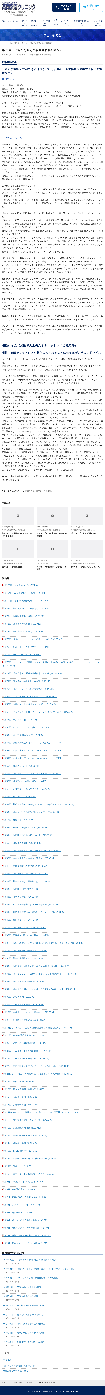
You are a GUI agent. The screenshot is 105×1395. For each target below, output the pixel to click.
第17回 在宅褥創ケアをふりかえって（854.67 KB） (29, 1120)
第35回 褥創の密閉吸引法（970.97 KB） (24, 958)
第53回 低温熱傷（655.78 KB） (20, 819)
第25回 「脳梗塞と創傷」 (13, 567)
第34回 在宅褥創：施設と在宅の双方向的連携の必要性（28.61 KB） (37, 966)
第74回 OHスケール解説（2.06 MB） (22, 654)
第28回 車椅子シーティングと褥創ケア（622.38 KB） (30, 1012)
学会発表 (7, 1360)
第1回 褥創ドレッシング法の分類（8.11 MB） (26, 1243)
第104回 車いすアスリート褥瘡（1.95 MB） (26, 593)
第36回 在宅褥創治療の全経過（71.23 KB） (25, 950)
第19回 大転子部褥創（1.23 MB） (21, 1097)
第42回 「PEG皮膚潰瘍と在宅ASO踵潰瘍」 (52, 534)
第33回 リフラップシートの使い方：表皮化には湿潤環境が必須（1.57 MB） (41, 973)
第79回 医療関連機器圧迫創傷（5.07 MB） (25, 616)
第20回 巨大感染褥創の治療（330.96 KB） (25, 1089)
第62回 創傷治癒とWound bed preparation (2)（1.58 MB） (34, 750)
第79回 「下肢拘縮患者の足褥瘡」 (23, 1296)
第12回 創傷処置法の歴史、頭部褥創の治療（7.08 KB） (31, 1158)
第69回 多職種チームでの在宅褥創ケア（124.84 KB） (30, 696)
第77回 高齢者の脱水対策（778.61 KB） (24, 631)
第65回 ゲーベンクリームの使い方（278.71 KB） (28, 727)
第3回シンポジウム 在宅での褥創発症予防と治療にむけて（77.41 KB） (38, 1027)
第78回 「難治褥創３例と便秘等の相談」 (26, 1305)
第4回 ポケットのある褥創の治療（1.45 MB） (26, 1220)
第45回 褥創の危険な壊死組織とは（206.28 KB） (28, 881)
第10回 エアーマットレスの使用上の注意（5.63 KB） (30, 1174)
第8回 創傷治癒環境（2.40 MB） (20, 1189)
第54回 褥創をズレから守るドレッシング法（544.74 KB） (32, 812)
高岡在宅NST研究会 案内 (15, 1371)
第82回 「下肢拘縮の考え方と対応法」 (25, 1287)
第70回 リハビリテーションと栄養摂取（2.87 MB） (29, 688)
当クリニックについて (10, 23)
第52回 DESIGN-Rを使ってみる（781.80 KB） (27, 827)
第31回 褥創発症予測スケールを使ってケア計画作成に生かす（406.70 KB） (41, 989)
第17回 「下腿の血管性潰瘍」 (84, 533)
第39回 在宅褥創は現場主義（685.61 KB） (25, 927)
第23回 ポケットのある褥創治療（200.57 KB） (27, 1058)
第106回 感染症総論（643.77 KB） (21, 585)
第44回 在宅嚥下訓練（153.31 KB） (22, 889)
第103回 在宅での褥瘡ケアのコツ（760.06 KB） (27, 600)
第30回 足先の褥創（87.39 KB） (20, 996)
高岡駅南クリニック (51, 1391)
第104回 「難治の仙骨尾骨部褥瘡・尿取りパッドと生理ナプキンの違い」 (41, 1268)
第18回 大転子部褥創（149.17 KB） (22, 1104)
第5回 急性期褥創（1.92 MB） (19, 1212)
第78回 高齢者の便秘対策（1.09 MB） (23, 623)
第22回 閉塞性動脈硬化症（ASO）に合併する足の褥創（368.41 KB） (37, 1066)
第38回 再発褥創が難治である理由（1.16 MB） (27, 935)
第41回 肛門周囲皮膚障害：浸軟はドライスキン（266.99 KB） (34, 912)
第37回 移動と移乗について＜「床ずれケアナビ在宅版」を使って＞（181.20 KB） (44, 943)
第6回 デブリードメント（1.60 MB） (22, 1204)
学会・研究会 (15, 43)
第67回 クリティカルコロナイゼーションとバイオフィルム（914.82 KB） (40, 711)
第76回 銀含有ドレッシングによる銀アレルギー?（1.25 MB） (34, 639)
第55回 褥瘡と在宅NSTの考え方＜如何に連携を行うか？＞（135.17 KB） (39, 804)
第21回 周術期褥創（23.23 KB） (20, 1081)
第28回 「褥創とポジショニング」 (86, 567)
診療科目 (34, 23)
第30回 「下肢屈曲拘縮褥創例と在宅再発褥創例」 (17, 534)
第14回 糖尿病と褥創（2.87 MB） (21, 1143)
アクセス (30, 1382)
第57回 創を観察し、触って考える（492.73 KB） (28, 788)
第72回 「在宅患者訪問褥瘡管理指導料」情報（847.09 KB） (33, 673)
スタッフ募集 (98, 23)
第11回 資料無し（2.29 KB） (18, 1166)
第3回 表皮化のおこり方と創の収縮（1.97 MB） (27, 1227)
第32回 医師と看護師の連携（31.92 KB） (24, 981)
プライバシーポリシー (46, 1382)
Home (4, 43)
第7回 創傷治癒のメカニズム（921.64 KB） (25, 1197)
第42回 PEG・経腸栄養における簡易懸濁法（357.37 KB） (32, 904)
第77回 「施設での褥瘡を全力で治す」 (25, 1314)
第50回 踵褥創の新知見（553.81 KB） (23, 842)
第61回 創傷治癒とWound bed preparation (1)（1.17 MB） (34, 758)
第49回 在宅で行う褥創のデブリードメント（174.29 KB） (32, 850)
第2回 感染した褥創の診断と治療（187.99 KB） (27, 1235)
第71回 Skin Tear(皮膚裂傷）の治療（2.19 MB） (28, 681)
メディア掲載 (45, 23)
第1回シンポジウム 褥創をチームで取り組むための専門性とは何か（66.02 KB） (42, 1112)
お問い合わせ (65, 23)
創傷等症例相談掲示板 (82, 23)
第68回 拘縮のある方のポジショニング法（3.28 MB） (30, 704)
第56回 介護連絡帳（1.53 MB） (20, 796)
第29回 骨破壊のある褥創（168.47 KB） (24, 1004)
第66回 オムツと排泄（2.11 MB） (21, 719)
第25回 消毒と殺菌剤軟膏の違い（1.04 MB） (26, 1043)
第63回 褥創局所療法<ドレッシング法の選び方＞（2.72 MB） (34, 742)
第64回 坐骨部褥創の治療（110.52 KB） (24, 735)
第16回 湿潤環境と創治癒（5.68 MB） (23, 1127)
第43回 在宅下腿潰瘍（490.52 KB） (22, 896)
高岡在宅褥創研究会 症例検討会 (41, 55)
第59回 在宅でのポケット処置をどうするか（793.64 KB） (32, 773)
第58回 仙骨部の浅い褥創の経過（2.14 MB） (26, 781)
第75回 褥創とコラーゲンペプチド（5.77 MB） (27, 646)
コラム (55, 23)
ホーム (4, 1382)
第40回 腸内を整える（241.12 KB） (22, 919)
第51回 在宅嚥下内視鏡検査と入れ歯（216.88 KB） (29, 835)
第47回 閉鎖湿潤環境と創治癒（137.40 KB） (26, 866)
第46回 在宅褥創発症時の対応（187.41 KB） (26, 873)
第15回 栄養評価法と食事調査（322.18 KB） (26, 1135)
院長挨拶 (25, 23)
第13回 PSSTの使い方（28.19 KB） (21, 1150)
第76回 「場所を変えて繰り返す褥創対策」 (38, 43)
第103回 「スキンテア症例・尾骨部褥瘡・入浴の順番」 (33, 1278)
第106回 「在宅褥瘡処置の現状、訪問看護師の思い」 (32, 1259)
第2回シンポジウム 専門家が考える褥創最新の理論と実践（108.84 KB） (39, 1073)
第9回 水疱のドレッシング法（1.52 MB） (24, 1181)
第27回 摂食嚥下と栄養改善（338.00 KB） (25, 1020)
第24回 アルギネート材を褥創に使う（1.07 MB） (28, 1050)
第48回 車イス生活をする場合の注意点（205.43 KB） (30, 858)
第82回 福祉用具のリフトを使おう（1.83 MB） (27, 608)
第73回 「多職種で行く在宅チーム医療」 (52, 568)
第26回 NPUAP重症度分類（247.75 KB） (24, 1035)
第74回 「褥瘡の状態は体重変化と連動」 (26, 1332)
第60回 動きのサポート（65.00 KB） (22, 765)
